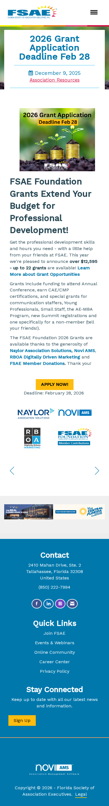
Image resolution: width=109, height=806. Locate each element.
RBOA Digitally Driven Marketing (45, 357)
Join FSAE (54, 633)
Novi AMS (84, 350)
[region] (97, 471)
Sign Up (22, 720)
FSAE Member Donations (37, 363)
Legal (81, 794)
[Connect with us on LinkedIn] (48, 604)
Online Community (54, 652)
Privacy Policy (54, 671)
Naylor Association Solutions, (41, 350)
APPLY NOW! (54, 384)
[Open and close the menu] (82, 13)
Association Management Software (54, 774)
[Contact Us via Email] (72, 604)
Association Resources (55, 80)
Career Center (54, 661)
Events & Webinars (54, 642)
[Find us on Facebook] (37, 604)
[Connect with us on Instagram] (60, 604)
